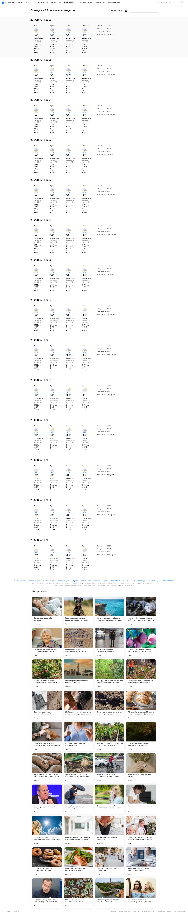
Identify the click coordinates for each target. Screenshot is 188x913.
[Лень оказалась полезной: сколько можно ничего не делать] (47, 736)
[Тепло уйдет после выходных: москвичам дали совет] (78, 799)
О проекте (113, 911)
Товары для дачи (168, 581)
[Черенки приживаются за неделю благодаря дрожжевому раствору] (109, 736)
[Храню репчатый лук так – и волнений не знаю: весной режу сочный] (78, 768)
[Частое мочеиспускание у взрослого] (109, 830)
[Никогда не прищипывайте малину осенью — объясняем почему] (47, 674)
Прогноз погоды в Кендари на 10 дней (116, 581)
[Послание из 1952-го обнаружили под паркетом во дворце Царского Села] (78, 642)
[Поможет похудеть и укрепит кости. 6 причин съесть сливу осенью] (141, 642)
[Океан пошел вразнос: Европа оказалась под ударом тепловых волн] (109, 611)
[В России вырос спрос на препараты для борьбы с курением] (78, 736)
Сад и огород (153, 581)
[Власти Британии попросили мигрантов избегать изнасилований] (78, 674)
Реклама (16, 911)
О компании (9, 911)
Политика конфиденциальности (127, 911)
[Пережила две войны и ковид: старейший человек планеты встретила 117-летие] (47, 642)
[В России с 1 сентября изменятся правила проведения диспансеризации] (141, 862)
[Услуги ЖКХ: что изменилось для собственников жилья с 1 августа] (141, 611)
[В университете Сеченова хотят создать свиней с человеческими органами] (47, 768)
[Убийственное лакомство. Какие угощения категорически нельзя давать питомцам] (78, 705)
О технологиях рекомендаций (146, 911)
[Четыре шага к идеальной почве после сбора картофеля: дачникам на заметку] (109, 705)
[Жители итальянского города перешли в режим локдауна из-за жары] (47, 830)
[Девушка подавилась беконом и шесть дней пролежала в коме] (78, 830)
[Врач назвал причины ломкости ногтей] (141, 768)
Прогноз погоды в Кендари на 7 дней (86, 581)
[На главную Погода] (9, 2)
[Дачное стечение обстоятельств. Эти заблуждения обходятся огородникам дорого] (141, 674)
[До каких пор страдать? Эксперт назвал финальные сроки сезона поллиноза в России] (109, 799)
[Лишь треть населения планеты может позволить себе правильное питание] (78, 862)
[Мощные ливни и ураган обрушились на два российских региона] (109, 768)
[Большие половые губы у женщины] (47, 611)
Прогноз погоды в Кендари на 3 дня (27, 581)
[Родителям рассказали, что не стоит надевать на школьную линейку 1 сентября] (141, 830)
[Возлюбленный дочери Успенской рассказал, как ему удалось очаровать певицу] (141, 893)
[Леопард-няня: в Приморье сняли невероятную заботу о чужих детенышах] (109, 674)
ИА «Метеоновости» (180, 911)
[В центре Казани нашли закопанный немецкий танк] (47, 705)
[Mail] (3, 2)
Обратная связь (160, 911)
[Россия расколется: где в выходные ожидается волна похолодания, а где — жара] (78, 611)
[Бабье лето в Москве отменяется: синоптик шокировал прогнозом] (109, 642)
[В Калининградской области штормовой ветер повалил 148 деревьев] (109, 893)
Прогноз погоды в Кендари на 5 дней (56, 581)
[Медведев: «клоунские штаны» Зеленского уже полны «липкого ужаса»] (47, 893)
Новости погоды (139, 581)
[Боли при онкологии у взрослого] (141, 799)
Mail (3, 911)
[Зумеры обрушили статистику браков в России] (109, 862)
